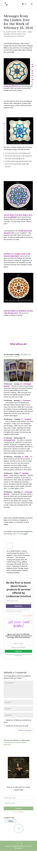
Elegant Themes (18, 846)
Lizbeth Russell (11, 32)
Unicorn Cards (14, 357)
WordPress (18, 848)
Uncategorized (9, 36)
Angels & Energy (17, 534)
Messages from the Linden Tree (14, 34)
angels (30, 32)
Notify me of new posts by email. (17, 726)
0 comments (19, 36)
